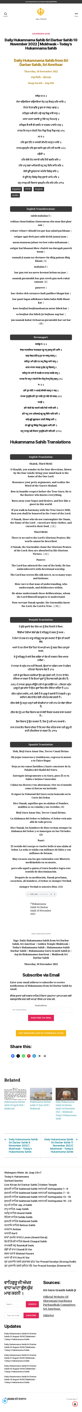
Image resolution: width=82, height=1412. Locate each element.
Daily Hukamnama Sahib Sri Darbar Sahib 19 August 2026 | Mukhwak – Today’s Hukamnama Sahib (20, 1379)
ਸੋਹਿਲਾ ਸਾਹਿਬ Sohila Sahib (18, 1217)
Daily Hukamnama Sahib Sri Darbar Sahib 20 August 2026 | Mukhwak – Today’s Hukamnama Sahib (20, 1369)
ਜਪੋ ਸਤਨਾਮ (20, 1399)
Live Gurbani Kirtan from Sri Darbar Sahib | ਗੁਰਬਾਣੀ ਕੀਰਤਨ (41, 1)
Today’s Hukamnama (16, 1176)
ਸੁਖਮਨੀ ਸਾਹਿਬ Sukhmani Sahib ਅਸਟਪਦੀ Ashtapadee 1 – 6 (36, 1188)
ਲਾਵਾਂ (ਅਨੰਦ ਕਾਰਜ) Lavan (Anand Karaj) (26, 1237)
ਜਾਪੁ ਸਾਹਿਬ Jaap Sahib (16, 1209)
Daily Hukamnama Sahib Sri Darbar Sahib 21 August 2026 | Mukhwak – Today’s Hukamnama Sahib (20, 1358)
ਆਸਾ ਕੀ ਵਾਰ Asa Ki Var (17, 1257)
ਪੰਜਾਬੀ (28, 189)
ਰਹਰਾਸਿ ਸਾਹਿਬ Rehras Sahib (19, 1225)
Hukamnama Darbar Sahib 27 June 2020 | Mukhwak (40, 1105)
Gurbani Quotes (13, 1180)
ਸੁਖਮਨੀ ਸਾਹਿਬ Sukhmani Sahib (21, 1221)
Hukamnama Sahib (41, 34)
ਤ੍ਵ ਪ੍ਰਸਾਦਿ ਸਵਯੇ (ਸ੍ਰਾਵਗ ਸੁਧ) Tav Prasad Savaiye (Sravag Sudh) (40, 1261)
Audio (15, 195)
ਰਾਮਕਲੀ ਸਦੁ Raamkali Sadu (19, 1245)
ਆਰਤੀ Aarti (10, 1233)
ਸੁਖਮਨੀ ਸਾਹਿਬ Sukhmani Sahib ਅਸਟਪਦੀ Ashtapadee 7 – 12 (37, 1192)
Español (16, 189)
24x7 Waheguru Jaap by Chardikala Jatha (41, 1033)
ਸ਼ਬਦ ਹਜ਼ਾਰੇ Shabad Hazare (19, 1253)
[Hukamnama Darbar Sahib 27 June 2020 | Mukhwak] (41, 1094)
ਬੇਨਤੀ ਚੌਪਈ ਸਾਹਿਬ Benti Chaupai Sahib (25, 1241)
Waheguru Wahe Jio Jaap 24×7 (22, 1172)
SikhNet (48, 1315)
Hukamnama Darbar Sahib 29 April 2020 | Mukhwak (14, 1105)
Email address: (41, 1006)
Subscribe (31, 1315)
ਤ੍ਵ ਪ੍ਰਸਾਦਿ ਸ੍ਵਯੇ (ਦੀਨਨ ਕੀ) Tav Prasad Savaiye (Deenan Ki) (37, 1265)
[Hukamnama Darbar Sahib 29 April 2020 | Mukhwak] (15, 1094)
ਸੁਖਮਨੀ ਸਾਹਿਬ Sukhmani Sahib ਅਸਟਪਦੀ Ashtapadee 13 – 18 (37, 1196)
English (39, 189)
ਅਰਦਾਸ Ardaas (12, 1229)
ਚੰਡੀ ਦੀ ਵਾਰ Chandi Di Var (18, 1249)
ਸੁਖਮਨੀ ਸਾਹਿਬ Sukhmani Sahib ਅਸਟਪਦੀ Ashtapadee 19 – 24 (37, 1200)
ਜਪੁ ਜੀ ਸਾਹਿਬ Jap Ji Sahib (18, 1204)
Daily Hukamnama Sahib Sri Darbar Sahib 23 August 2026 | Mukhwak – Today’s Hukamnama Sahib (20, 1336)
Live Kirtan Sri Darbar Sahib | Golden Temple (30, 1184)
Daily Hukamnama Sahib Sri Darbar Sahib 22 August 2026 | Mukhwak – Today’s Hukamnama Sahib (20, 1347)
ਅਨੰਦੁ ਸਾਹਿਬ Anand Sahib (18, 1213)
